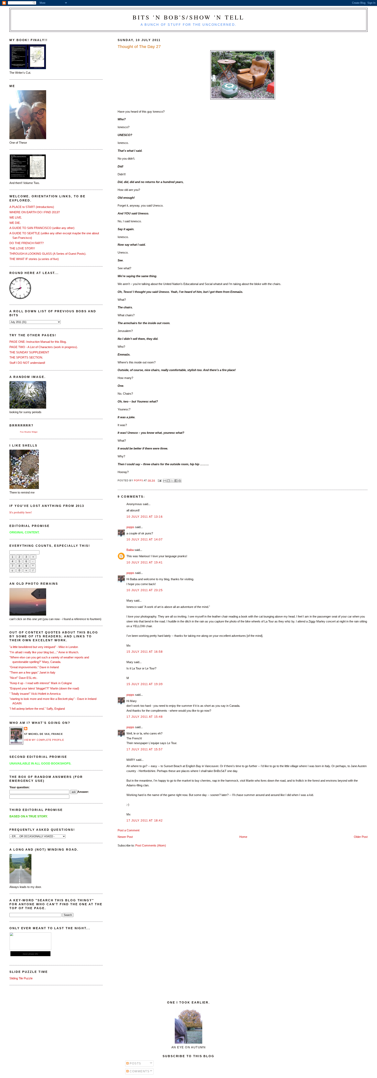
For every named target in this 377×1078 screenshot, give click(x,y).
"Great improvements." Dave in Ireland (34, 667)
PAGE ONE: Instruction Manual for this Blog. (38, 341)
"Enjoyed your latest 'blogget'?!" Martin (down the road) (44, 688)
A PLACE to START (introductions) (31, 207)
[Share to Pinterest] (180, 481)
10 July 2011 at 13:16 (144, 516)
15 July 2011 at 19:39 (144, 684)
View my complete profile (44, 740)
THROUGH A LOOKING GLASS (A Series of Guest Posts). (47, 253)
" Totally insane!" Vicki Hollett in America (34, 693)
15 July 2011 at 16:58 (144, 651)
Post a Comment (128, 830)
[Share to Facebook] (176, 481)
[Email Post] (159, 480)
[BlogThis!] (168, 481)
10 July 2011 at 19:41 (144, 562)
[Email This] (165, 481)
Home (243, 836)
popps (130, 527)
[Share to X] (172, 481)
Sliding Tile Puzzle (21, 978)
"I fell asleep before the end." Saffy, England (37, 708)
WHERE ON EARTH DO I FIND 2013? (34, 212)
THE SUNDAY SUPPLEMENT (29, 352)
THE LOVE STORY (22, 248)
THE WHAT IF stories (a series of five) (34, 259)
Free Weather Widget (29, 432)
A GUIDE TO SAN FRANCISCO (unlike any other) (41, 228)
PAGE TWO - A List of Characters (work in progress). (43, 347)
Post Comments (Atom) (150, 845)
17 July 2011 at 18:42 (144, 820)
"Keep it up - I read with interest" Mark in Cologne (40, 683)
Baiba (130, 549)
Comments (139, 1071)
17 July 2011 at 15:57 (144, 749)
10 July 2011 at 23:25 (144, 590)
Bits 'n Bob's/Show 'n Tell (189, 17)
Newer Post (125, 836)
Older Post (361, 836)
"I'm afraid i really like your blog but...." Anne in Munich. (44, 652)
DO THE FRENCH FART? (26, 243)
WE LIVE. (15, 217)
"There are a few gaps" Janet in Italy (32, 672)
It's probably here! (20, 512)
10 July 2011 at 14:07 (144, 539)
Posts (135, 1063)
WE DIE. (15, 222)
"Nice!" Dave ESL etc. (23, 677)
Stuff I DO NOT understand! (27, 362)
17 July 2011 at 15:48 (144, 716)
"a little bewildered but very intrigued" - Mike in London (43, 647)
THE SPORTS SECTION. (26, 357)
